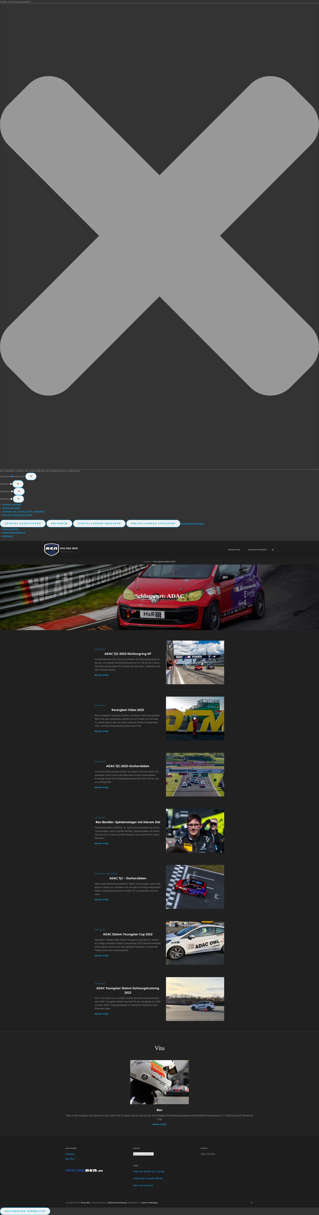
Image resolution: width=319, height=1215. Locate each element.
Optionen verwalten (12, 504)
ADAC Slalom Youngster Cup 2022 (128, 934)
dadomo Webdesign (149, 1203)
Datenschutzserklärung (13, 532)
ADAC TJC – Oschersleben (127, 878)
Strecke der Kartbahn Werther (148, 1178)
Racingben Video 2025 (128, 710)
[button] (159, 236)
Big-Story (112, 874)
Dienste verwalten (11, 508)
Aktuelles (100, 649)
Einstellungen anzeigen (99, 523)
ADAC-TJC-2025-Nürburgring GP (128, 654)
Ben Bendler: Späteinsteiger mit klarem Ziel (128, 822)
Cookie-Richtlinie (10, 529)
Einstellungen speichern (153, 523)
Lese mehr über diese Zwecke (17, 515)
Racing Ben (69, 548)
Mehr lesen (102, 675)
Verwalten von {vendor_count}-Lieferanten (23, 511)
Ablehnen (59, 523)
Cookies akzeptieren (23, 523)
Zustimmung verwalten (25, 1211)
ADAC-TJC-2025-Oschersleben (127, 766)
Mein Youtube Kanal (143, 1185)
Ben (159, 1110)
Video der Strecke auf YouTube (148, 1171)
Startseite (147, 561)
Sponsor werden (257, 550)
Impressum (7, 536)
